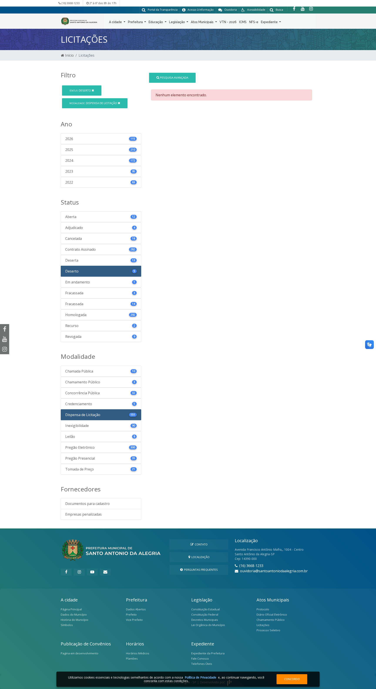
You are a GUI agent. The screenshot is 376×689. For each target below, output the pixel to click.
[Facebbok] (66, 572)
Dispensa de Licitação (93, 103)
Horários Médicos (137, 653)
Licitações (263, 625)
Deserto (80, 90)
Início (69, 55)
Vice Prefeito (134, 620)
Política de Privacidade (200, 677)
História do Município (74, 620)
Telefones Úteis (201, 664)
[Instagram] (311, 9)
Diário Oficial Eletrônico (272, 614)
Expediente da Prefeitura (208, 653)
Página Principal (71, 609)
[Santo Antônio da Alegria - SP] (79, 20)
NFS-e (253, 22)
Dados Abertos (136, 609)
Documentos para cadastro (87, 503)
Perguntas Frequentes (200, 570)
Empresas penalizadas (83, 514)
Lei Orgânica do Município (208, 625)
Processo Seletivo (268, 630)
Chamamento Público (271, 620)
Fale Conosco (200, 658)
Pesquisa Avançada (173, 78)
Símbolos (67, 625)
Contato (200, 544)
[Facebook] (294, 9)
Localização (200, 557)
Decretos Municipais (204, 620)
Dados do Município (74, 614)
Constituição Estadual (205, 609)
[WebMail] (105, 572)
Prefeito (131, 614)
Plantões (132, 658)
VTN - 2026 (228, 22)
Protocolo (263, 609)
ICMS (243, 22)
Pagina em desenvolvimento (79, 653)
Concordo (292, 679)
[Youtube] (302, 9)
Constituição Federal (204, 614)
